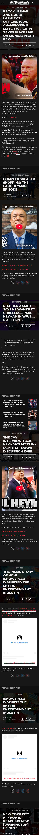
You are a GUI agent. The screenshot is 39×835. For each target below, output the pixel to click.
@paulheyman (11, 340)
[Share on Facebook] (22, 45)
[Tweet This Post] (26, 45)
